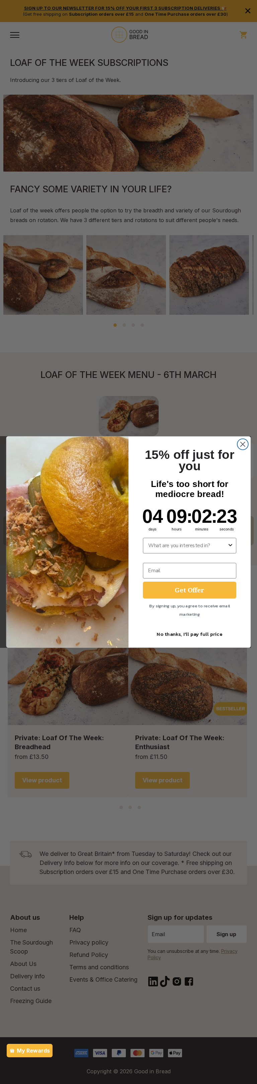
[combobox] (187, 545)
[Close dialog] (242, 444)
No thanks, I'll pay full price (190, 633)
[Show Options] (230, 545)
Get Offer (190, 590)
